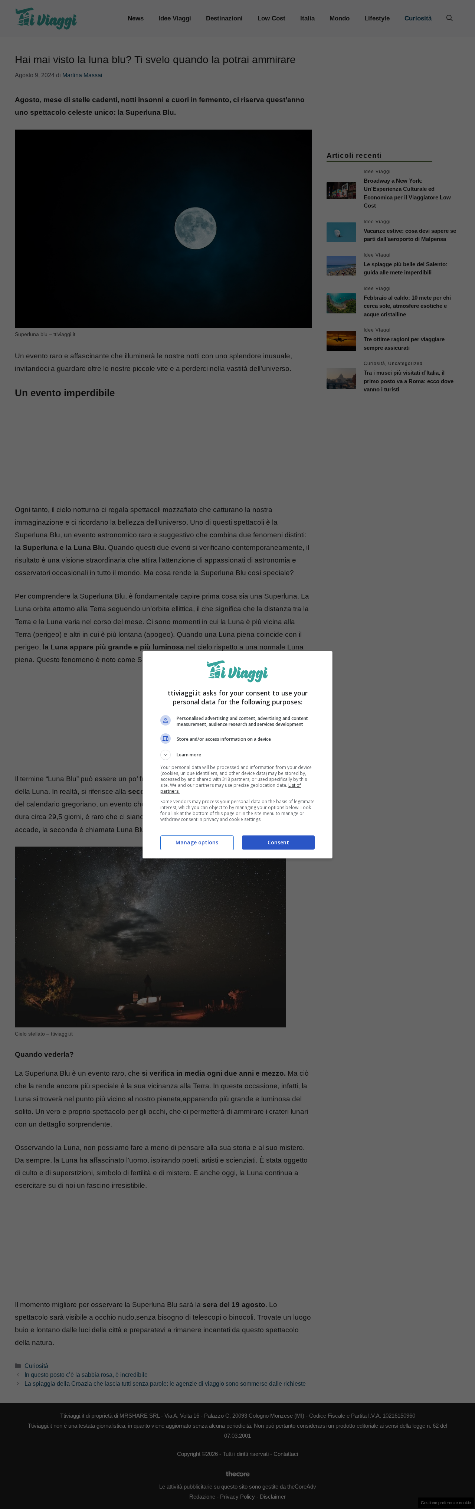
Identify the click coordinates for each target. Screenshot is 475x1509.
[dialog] (237, 754)
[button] (237, 755)
